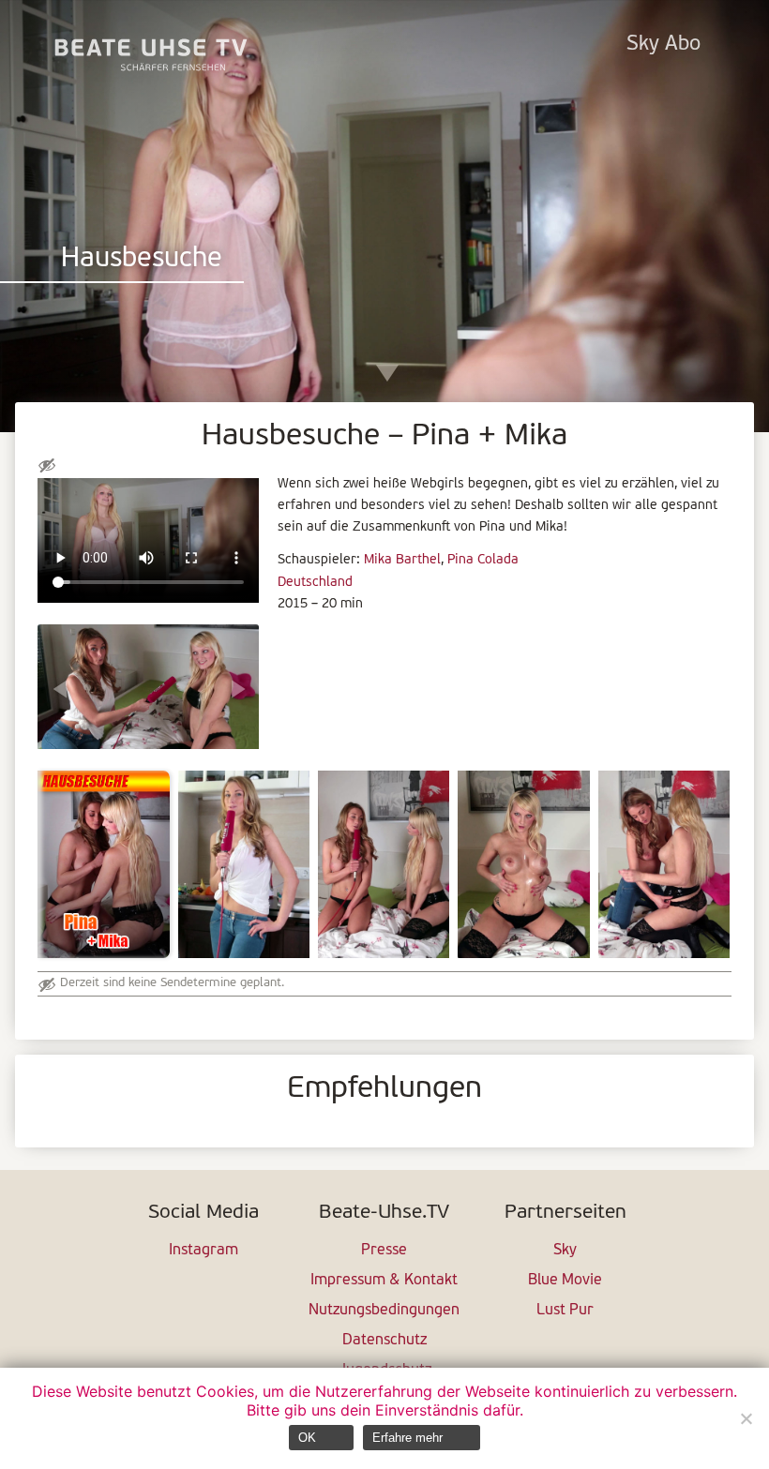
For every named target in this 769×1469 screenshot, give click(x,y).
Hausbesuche (141, 259)
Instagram (203, 1250)
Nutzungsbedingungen (384, 1310)
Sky (565, 1250)
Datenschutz (384, 1340)
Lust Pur (565, 1310)
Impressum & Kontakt (384, 1280)
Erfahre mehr (407, 1438)
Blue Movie (565, 1280)
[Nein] (745, 1418)
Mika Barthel (402, 560)
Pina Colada (483, 560)
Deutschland (315, 583)
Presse (384, 1250)
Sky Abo (663, 44)
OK (307, 1438)
